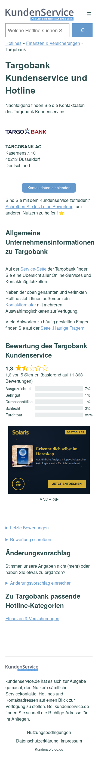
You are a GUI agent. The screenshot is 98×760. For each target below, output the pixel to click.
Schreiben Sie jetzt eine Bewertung (39, 206)
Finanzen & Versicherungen (53, 43)
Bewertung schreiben (30, 539)
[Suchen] (82, 30)
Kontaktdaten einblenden (49, 187)
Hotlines (13, 43)
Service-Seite (33, 269)
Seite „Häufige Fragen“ (62, 328)
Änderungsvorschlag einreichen (41, 583)
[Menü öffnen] (89, 14)
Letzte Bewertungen (29, 527)
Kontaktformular (20, 304)
